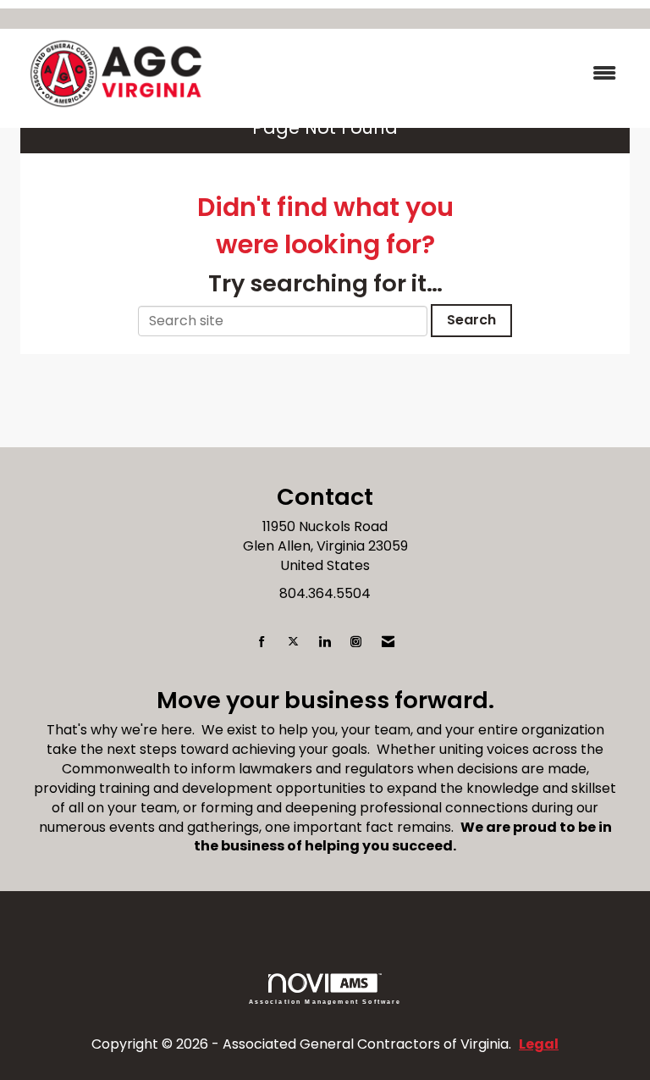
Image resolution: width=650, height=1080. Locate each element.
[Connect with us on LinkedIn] (325, 642)
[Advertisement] (325, 409)
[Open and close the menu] (426, 74)
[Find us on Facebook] (262, 642)
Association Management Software (325, 1001)
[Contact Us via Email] (388, 642)
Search (471, 320)
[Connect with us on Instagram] (356, 642)
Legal (539, 1044)
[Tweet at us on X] (293, 642)
